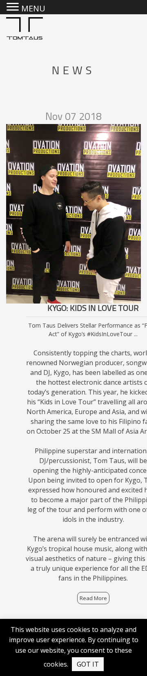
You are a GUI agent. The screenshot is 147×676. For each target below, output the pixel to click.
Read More (93, 598)
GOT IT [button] (88, 664)
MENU (33, 8)
